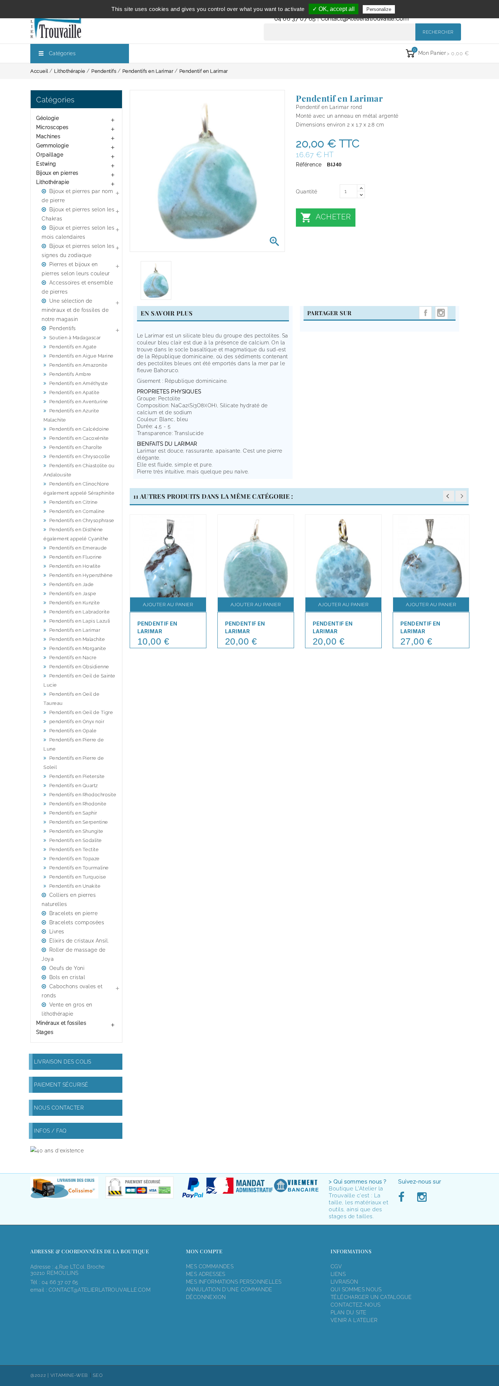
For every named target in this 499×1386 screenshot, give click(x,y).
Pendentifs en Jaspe (72, 593)
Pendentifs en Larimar (74, 630)
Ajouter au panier (168, 604)
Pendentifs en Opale (73, 730)
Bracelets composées (76, 922)
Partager (425, 313)
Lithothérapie (52, 182)
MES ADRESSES (205, 1274)
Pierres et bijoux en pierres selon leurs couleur (76, 268)
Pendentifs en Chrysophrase (81, 520)
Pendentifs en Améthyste (78, 383)
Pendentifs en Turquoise (77, 877)
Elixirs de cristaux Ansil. (79, 941)
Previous (448, 496)
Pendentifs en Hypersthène (81, 575)
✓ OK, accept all (333, 9)
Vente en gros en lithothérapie (67, 1009)
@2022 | (40, 1375)
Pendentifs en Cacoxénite (79, 438)
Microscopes (52, 127)
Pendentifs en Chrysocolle (79, 456)
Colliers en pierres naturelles (69, 899)
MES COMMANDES (209, 1266)
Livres (56, 931)
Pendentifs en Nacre (73, 657)
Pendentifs (62, 328)
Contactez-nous (355, 1305)
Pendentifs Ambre (70, 374)
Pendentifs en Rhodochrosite (83, 794)
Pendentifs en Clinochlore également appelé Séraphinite (78, 488)
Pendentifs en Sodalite (75, 840)
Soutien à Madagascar (75, 337)
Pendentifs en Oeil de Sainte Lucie (79, 680)
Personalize (378, 9)
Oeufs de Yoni (67, 968)
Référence (309, 164)
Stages (44, 1032)
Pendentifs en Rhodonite (78, 804)
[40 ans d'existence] (57, 1150)
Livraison (344, 1282)
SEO (98, 1375)
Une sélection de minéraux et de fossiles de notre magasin (75, 310)
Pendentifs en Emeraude (78, 548)
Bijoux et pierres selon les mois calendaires (78, 232)
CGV (336, 1266)
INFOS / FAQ (50, 1131)
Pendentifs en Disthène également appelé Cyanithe (75, 534)
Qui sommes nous (356, 1289)
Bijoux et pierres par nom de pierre (77, 195)
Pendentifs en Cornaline (77, 511)
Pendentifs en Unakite (75, 886)
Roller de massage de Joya (74, 954)
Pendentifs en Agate (73, 347)
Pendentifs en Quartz (73, 785)
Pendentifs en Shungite (76, 831)
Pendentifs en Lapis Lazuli (79, 621)
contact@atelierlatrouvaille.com (365, 18)
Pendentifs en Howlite (75, 566)
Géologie (47, 118)
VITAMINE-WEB (69, 1375)
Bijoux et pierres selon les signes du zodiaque (78, 250)
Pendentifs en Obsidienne (79, 666)
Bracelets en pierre (73, 913)
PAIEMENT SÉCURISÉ (61, 1085)
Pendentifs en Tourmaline (79, 868)
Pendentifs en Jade (71, 584)
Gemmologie (52, 145)
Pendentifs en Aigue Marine (81, 356)
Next (461, 496)
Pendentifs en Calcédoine (79, 429)
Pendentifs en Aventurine (78, 401)
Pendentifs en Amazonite (78, 365)
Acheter (325, 217)
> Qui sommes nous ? (357, 1181)
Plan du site (349, 1312)
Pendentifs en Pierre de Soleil (73, 762)
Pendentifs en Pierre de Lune (73, 744)
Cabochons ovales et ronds (72, 990)
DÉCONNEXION (206, 1297)
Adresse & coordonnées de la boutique (89, 1251)
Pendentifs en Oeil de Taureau (71, 698)
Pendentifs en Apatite (74, 392)
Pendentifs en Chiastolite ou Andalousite (79, 470)
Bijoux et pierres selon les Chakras (78, 214)
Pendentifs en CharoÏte (75, 447)
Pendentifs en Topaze (74, 858)
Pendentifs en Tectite (74, 849)
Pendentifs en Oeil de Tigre (81, 712)
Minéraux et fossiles (61, 1023)
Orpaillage (49, 155)
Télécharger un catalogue (371, 1297)
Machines (48, 136)
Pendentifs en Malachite (77, 639)
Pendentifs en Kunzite (74, 602)
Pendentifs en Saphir (73, 813)
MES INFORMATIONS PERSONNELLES (233, 1282)
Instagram (441, 313)
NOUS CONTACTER (59, 1108)
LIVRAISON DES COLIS (62, 1062)
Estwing (46, 164)
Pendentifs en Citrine (73, 502)
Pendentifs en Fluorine (75, 557)
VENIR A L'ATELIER (354, 1320)
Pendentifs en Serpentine (78, 822)
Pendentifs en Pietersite (77, 776)
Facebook (403, 1197)
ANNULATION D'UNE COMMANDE (229, 1289)
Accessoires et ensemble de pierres (77, 287)
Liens (338, 1274)
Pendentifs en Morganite (77, 648)
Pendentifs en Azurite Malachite (71, 415)
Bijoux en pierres (57, 173)
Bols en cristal (67, 977)
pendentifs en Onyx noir (76, 721)
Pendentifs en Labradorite (79, 612)
